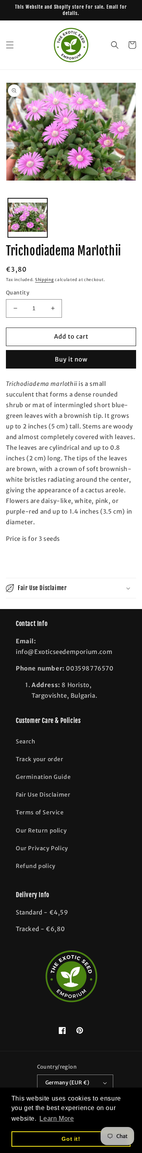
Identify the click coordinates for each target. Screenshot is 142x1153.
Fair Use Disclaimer (43, 794)
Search (26, 741)
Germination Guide (43, 776)
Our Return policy (41, 830)
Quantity (17, 292)
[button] (10, 45)
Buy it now (71, 359)
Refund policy (36, 866)
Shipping (44, 279)
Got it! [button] (71, 1139)
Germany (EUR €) (67, 1082)
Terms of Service (40, 812)
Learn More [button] (56, 1118)
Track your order (40, 759)
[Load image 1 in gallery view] (27, 218)
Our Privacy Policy (42, 848)
